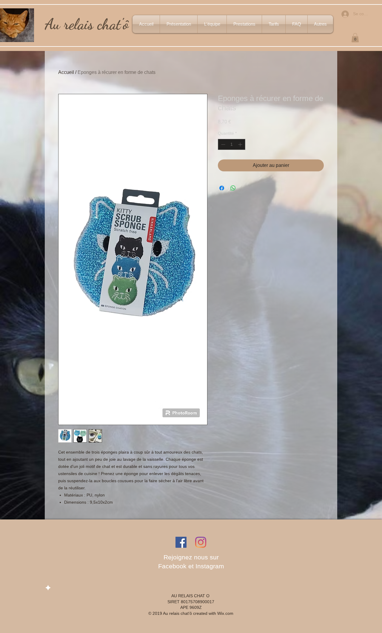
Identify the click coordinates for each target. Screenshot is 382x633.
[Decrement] (222, 144)
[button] (355, 37)
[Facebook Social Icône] (181, 542)
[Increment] (240, 144)
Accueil (66, 72)
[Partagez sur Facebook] (221, 188)
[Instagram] (200, 542)
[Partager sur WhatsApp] (233, 188)
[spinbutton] (231, 144)
